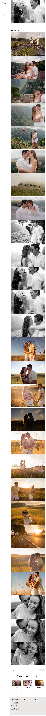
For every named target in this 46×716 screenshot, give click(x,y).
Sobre (5, 15)
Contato (5, 12)
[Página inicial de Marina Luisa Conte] (5, 3)
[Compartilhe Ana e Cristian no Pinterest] (13, 670)
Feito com (27, 715)
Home (5, 7)
